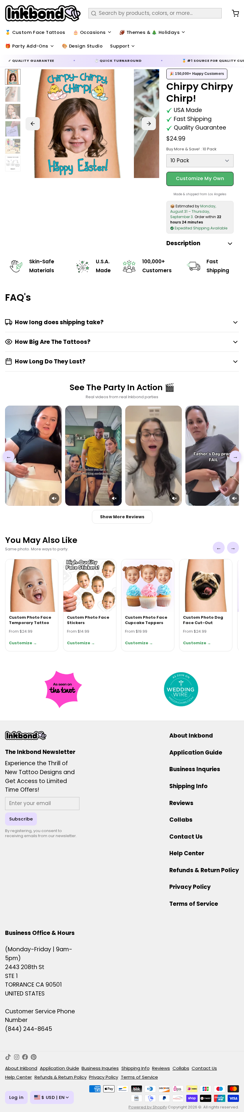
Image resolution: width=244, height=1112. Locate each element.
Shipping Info (188, 786)
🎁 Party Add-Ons (27, 46)
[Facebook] (25, 1057)
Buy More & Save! (191, 149)
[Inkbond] (43, 13)
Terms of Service (193, 904)
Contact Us (186, 837)
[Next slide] (149, 123)
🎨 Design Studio (82, 46)
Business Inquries (194, 769)
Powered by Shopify (148, 1107)
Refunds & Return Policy (204, 870)
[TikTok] (8, 1057)
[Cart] (233, 13)
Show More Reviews (122, 517)
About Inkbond (191, 736)
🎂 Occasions (89, 32)
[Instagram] (17, 1057)
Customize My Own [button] (200, 178)
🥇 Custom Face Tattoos (35, 32)
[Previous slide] (33, 123)
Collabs (181, 820)
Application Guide (195, 753)
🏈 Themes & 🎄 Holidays (149, 32)
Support (119, 46)
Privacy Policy (190, 887)
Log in (16, 1097)
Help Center (186, 853)
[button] (54, 498)
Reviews (181, 803)
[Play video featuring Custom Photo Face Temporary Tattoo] (33, 456)
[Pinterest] (34, 1057)
